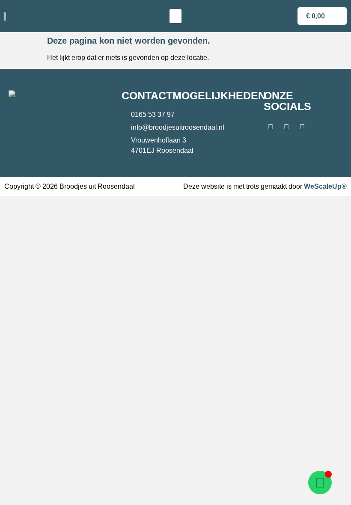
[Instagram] (286, 127)
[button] (175, 16)
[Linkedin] (302, 127)
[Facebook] (270, 127)
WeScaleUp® (325, 186)
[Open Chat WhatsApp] (320, 482)
